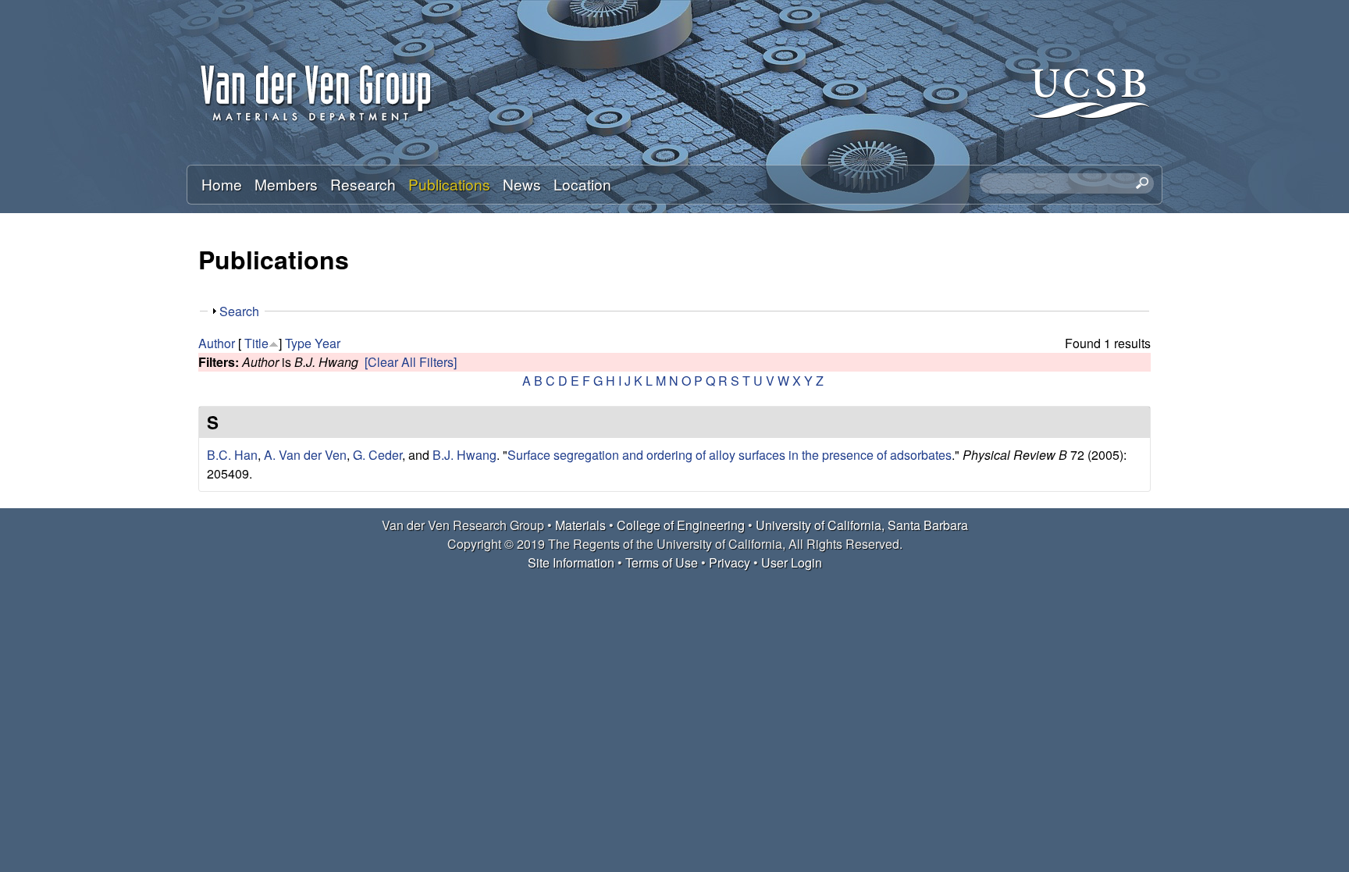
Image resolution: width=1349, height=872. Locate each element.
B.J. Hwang (464, 455)
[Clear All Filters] (411, 362)
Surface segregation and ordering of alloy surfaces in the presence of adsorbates (729, 455)
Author (216, 343)
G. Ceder (377, 455)
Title (256, 343)
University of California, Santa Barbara (862, 525)
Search (239, 311)
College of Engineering (681, 525)
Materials (580, 525)
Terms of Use (661, 562)
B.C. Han (232, 455)
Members (286, 183)
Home (221, 183)
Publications (449, 183)
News (522, 183)
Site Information (571, 562)
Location (582, 183)
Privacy (729, 562)
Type (298, 343)
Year (327, 343)
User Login (791, 562)
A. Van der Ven (305, 455)
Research (363, 183)
